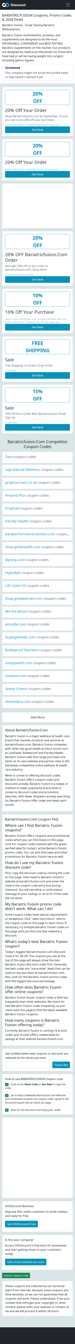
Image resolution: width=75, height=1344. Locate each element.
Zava (20, 456)
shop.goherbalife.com (34, 547)
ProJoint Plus (27, 495)
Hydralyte (24, 572)
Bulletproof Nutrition (33, 650)
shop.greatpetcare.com (35, 598)
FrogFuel (24, 508)
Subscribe (61, 1065)
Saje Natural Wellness (34, 469)
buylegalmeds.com (32, 637)
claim (29, 1307)
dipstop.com (27, 559)
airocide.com (27, 624)
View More (38, 717)
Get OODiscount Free (21, 1224)
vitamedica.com (29, 701)
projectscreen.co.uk (32, 482)
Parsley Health (28, 521)
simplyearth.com (30, 663)
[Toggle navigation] (68, 4)
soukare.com (27, 675)
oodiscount (14, 4)
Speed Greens (28, 688)
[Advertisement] (37, 205)
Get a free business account (25, 1262)
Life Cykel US (27, 585)
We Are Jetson (28, 611)
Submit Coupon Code (16, 1275)
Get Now (37, 130)
